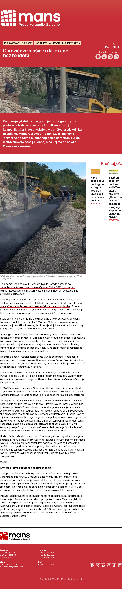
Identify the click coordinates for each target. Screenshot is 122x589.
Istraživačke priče (18, 43)
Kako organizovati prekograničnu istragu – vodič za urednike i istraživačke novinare (100, 189)
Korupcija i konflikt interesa (58, 43)
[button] (98, 56)
